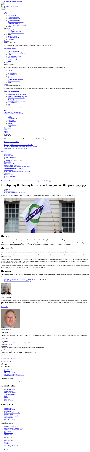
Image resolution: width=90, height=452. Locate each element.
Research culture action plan (12, 165)
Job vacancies (8, 431)
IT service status (8, 433)
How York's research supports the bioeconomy (17, 171)
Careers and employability (11, 416)
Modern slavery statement (11, 445)
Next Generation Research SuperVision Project (17, 166)
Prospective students (9, 389)
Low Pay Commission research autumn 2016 (16, 281)
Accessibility (7, 447)
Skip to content (5, 1)
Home (2, 181)
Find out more (5, 349)
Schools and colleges (10, 394)
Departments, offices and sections (13, 428)
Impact (11, 181)
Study (5, 12)
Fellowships (7, 162)
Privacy (6, 442)
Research (6, 41)
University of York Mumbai (12, 374)
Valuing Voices (8, 174)
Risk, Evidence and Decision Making (14, 192)
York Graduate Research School (13, 160)
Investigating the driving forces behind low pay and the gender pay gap (32, 181)
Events (6, 131)
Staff (5, 396)
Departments (7, 128)
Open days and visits (10, 419)
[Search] (19, 381)
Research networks (9, 178)
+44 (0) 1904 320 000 (10, 372)
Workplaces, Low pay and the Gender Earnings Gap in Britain (21, 279)
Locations (7, 134)
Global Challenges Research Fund (13, 168)
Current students (8, 391)
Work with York (8, 155)
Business (6, 62)
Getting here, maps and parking (13, 429)
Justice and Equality (9, 191)
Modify (6, 450)
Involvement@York (9, 163)
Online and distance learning (12, 413)
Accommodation (8, 417)
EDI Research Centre (10, 176)
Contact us (7, 173)
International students (10, 392)
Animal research (8, 170)
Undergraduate (8, 408)
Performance (7, 154)
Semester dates (8, 434)
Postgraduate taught (9, 409)
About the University (10, 426)
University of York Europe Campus (14, 375)
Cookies (6, 443)
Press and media (8, 400)
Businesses (7, 399)
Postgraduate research (10, 411)
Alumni (6, 132)
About (6, 84)
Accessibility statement (15, 1)
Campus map (8, 369)
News (5, 129)
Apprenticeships (8, 414)
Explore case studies (6, 344)
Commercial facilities (10, 157)
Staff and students (9, 110)
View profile (4, 307)
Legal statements (8, 440)
